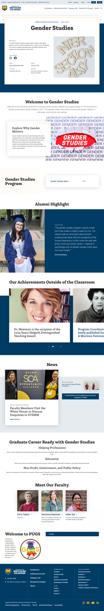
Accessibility (59, 605)
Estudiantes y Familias (43, 2)
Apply (99, 2)
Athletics (70, 2)
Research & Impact (86, 8)
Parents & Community (31, 2)
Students (4, 2)
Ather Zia (70, 514)
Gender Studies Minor (59, 181)
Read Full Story (15, 419)
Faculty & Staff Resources (13, 2)
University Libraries (84, 572)
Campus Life (73, 8)
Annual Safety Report (45, 605)
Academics (48, 8)
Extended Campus (84, 580)
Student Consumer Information (88, 588)
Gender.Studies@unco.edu (16, 65)
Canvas (56, 588)
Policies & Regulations (12, 605)
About (97, 8)
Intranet (56, 593)
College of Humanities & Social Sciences (46, 22)
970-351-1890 (11, 578)
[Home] (11, 8)
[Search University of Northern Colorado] (101, 8)
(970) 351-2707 (35, 65)
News (88, 2)
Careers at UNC (83, 585)
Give (93, 2)
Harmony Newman (50, 514)
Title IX (34, 605)
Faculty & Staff (58, 574)
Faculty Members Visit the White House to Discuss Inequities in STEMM (80, 396)
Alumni (23, 2)
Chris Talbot (23, 514)
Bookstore (81, 577)
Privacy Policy (25, 605)
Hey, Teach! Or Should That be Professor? (71, 385)
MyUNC (56, 591)
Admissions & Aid (60, 8)
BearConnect (82, 582)
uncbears (81, 574)
